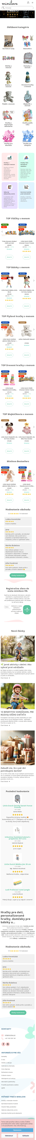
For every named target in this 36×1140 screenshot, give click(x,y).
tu (25, 1126)
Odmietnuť (9, 1136)
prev (2, 234)
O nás (3, 1063)
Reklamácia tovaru (7, 1076)
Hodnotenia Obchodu (8, 1070)
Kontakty (4, 1060)
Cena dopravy (5, 1073)
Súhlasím (25, 1136)
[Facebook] (3, 1048)
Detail (9, 260)
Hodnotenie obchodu (17, 514)
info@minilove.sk (10, 1039)
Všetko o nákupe (6, 1067)
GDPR (3, 1092)
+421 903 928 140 (10, 1042)
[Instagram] (8, 1048)
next (32, 234)
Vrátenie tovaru (6, 1079)
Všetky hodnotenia (17, 583)
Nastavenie (17, 1130)
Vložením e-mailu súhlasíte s (15, 616)
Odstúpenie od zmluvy (8, 1082)
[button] (1, 16)
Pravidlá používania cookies (10, 1089)
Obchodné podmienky (8, 1085)
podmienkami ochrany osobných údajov (15, 618)
